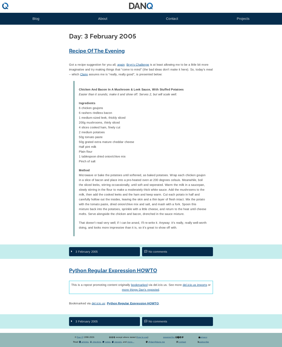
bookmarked (139, 284)
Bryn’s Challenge (137, 64)
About (102, 19)
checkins (96, 342)
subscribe (204, 342)
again (121, 64)
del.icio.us (98, 303)
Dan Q (80, 337)
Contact (172, 19)
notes (107, 342)
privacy (203, 337)
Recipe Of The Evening (97, 51)
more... (130, 342)
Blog (35, 19)
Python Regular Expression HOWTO (113, 270)
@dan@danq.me (156, 342)
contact (182, 342)
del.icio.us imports (195, 284)
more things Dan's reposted (140, 289)
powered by (169, 337)
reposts (118, 342)
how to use (142, 337)
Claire (84, 74)
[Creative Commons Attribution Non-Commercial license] (112, 337)
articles (85, 342)
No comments (157, 251)
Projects (243, 19)
